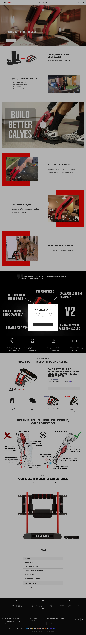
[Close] (55, 305)
